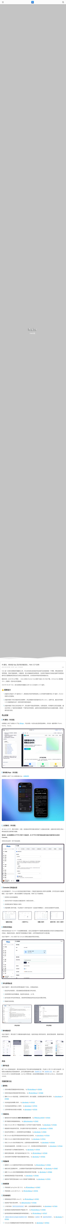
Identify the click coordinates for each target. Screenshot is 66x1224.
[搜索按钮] (63, 2)
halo (63, 667)
